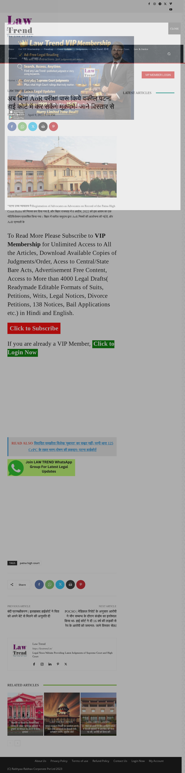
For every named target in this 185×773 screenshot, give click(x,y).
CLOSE (174, 28)
